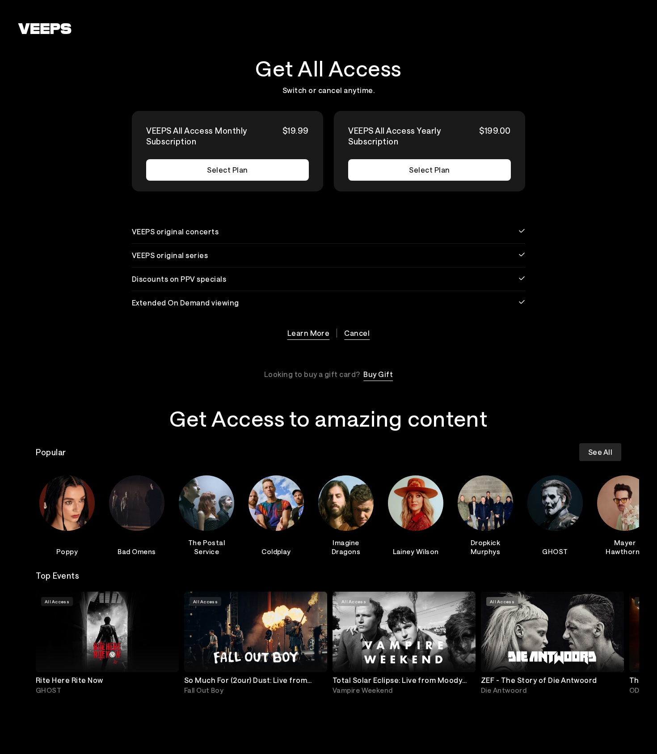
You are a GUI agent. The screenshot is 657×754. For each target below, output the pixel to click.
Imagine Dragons (346, 546)
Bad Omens (137, 551)
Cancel (357, 333)
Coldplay (276, 551)
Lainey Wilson (416, 551)
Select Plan (227, 169)
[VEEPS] (45, 28)
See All (600, 452)
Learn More (308, 333)
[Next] (610, 514)
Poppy (67, 551)
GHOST (555, 551)
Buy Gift (378, 374)
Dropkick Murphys (486, 546)
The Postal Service (206, 546)
